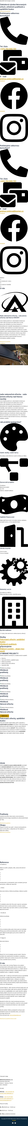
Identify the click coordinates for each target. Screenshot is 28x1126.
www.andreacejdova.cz (15, 1015)
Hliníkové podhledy (8, 644)
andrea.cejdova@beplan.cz (12, 79)
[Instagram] (15, 1123)
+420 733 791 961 (8, 1097)
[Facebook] (13, 1123)
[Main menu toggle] (25, 6)
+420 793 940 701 (8, 49)
